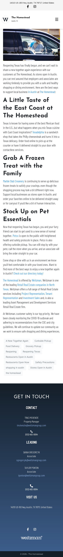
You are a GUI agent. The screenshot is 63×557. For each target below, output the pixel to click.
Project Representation (33, 293)
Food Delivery (12, 346)
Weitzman (36, 280)
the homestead (13, 373)
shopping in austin (15, 367)
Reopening (11, 351)
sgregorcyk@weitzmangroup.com (31, 460)
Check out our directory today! (28, 273)
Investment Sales (31, 298)
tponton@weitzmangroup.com (31, 475)
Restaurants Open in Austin (19, 357)
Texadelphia (38, 132)
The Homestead (20, 17)
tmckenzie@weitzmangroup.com (31, 425)
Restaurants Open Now (17, 362)
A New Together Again (17, 340)
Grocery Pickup (33, 346)
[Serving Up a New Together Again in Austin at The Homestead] (31, 44)
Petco (16, 235)
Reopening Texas (31, 351)
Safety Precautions (44, 362)
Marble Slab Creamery (13, 181)
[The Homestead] (5, 19)
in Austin (32, 92)
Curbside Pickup (43, 340)
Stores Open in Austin (41, 367)
